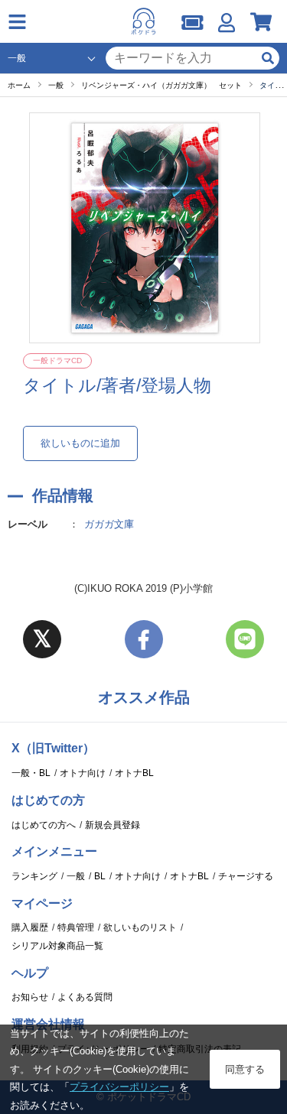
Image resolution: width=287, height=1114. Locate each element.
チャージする (245, 876)
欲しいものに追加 (80, 443)
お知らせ (29, 997)
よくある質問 (85, 997)
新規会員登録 (112, 825)
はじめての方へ (43, 825)
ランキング (34, 876)
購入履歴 (29, 927)
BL (100, 876)
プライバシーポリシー (119, 1087)
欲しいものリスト (140, 927)
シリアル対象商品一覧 (57, 945)
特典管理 (75, 927)
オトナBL (134, 773)
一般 (76, 876)
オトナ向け (83, 773)
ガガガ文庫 (109, 524)
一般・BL (31, 773)
